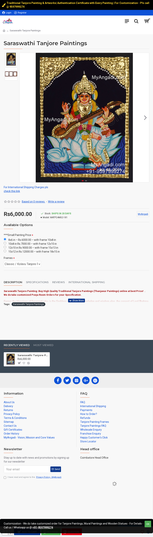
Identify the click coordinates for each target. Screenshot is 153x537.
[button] (23, 117)
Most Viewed (43, 345)
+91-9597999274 (42, 527)
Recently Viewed (17, 345)
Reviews (58, 282)
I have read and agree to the (34, 477)
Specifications (37, 282)
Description (13, 282)
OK (147, 524)
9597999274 (17, 6)
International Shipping (86, 282)
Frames (8, 257)
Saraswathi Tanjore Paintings (28, 304)
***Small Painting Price (17, 235)
